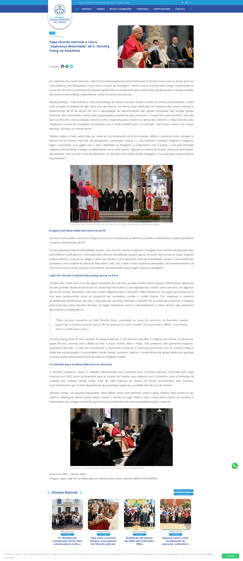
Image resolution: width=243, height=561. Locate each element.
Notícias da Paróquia (183, 491)
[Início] (77, 9)
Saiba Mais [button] (9, 557)
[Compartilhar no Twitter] (71, 67)
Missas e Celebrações (121, 9)
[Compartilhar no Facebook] (62, 67)
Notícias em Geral (184, 494)
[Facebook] (190, 2)
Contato (180, 9)
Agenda (101, 9)
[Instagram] (186, 2)
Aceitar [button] (230, 556)
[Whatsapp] (182, 2)
